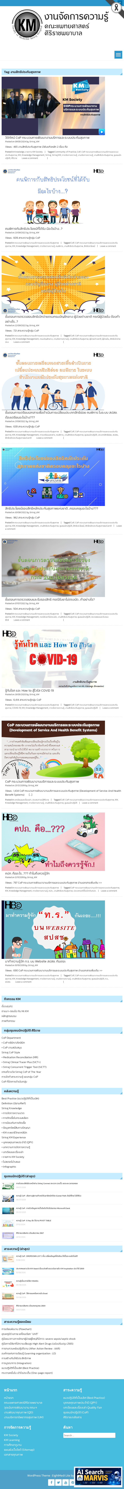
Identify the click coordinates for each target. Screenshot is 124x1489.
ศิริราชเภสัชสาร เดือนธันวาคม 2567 (30, 1233)
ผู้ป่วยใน (105, 338)
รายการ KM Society (34, 151)
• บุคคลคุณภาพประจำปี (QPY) (17, 1142)
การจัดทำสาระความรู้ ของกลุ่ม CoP (20, 1077)
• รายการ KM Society (13, 1157)
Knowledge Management (33, 155)
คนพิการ (59, 246)
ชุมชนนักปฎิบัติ (90, 434)
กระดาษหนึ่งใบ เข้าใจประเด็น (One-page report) (27, 1373)
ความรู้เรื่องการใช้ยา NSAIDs (27, 1281)
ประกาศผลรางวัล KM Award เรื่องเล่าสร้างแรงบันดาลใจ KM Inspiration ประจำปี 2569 (50, 1268)
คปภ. (51, 890)
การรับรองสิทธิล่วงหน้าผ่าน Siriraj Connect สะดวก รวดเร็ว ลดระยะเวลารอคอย (47, 1183)
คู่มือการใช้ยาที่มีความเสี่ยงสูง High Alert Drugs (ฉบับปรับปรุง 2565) (37, 1344)
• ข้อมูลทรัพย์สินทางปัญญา (16, 1128)
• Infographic (9, 1167)
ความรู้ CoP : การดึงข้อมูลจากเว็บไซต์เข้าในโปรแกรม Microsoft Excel (43, 1208)
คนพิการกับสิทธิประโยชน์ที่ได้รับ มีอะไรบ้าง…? (33, 228)
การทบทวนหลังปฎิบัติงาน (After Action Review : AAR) (31, 1348)
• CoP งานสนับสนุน (12, 1047)
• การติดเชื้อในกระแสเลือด (15, 1118)
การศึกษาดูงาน (13, 1445)
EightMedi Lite (61, 1475)
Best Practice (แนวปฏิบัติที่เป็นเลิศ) (20, 1098)
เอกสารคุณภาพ (13, 1454)
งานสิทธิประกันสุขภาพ (103, 155)
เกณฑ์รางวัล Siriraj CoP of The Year (21, 1072)
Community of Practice (65, 151)
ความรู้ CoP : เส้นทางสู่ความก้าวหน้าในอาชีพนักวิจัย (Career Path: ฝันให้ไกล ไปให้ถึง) (48, 1195)
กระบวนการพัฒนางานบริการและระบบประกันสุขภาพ (36, 242)
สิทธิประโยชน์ (89, 246)
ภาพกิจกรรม (8, 1021)
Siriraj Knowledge (12, 1108)
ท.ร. (106, 978)
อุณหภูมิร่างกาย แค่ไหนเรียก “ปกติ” (20, 1334)
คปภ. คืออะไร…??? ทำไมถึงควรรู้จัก (27, 873)
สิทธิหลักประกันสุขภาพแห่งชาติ (18, 437)
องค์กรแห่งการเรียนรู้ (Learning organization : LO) (29, 1353)
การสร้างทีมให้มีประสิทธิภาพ (16, 1358)
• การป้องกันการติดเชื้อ (14, 1123)
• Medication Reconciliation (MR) (20, 1057)
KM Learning (12, 1440)
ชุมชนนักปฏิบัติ (91, 707)
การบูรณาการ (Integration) (16, 1363)
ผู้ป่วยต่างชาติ (95, 338)
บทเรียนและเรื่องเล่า (22, 799)
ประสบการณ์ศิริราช (40, 799)
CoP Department (11, 1038)
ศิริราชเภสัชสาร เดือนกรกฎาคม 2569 (30, 1305)
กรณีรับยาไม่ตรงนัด (48, 616)
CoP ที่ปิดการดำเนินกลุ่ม (14, 1081)
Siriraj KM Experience (14, 1137)
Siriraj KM (56, 155)
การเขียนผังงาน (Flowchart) (16, 1329)
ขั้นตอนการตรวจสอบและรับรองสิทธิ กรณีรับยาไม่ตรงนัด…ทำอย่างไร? (50, 599)
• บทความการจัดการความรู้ (16, 1147)
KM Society (11, 1435)
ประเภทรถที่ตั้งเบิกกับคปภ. (85, 890)
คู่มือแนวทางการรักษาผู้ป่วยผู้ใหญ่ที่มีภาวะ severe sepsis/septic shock (39, 1339)
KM (19, 155)
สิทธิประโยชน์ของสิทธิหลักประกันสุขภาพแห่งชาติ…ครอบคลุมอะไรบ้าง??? (51, 508)
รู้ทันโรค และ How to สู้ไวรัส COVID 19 (29, 690)
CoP (79, 151)
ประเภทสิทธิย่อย (105, 434)
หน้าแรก (9, 1398)
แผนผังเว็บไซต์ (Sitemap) (19, 1449)
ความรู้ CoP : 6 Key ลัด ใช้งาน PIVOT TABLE (33, 1220)
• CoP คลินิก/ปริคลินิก (13, 1043)
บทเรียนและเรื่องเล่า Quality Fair (82, 1407)
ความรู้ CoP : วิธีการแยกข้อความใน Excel (31, 1293)
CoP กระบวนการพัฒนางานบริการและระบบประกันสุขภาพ (42, 781)
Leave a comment (30, 158)
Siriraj (48, 155)
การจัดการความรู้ (69, 155)
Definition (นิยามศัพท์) (14, 1103)
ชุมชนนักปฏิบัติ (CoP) (75, 1412)
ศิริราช (14, 158)
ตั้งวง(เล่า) (7, 1006)
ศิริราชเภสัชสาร (72, 1417)
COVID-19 (16, 707)
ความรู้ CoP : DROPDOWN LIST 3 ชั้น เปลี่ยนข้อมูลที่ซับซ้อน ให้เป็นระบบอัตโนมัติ (47, 1256)
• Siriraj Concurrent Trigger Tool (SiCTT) (24, 1067)
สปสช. (115, 434)
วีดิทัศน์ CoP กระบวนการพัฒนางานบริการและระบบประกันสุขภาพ (47, 137)
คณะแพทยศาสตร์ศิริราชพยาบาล (23, 1402)
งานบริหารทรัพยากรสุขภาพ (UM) (24, 1417)
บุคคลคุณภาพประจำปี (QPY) (80, 1402)
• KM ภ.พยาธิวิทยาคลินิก (14, 1132)
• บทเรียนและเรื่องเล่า (12, 1152)
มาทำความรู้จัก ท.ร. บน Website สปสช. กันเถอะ (35, 961)
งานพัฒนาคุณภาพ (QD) (18, 1412)
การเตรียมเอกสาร (47, 434)
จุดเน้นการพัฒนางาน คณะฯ (20, 1407)
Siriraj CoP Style (11, 1052)
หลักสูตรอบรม (9, 1016)
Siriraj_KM (34, 141)
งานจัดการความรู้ (85, 155)
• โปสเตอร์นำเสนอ (11, 1162)
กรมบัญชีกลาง (46, 338)
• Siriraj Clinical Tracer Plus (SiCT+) (21, 1062)
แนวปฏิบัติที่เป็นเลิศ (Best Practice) (20, 1368)
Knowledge (19, 151)
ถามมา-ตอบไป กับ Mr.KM (15, 1011)
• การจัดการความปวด (13, 1113)
